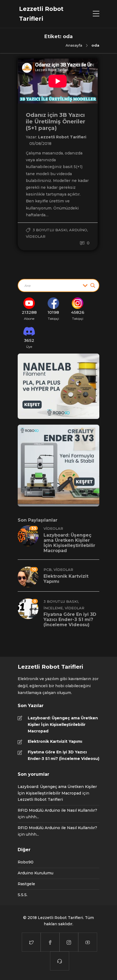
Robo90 (25, 862)
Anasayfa (74, 45)
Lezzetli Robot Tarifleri (62, 137)
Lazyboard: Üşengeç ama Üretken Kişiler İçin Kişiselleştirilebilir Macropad (63, 725)
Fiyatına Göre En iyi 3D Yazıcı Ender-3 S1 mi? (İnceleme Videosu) (63, 755)
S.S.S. (22, 894)
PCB (48, 569)
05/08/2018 (40, 143)
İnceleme (53, 608)
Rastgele (26, 883)
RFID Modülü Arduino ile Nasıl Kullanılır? (57, 810)
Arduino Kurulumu (35, 873)
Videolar (35, 236)
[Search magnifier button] (93, 285)
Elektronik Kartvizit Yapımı (55, 741)
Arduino (78, 230)
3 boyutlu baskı (50, 230)
